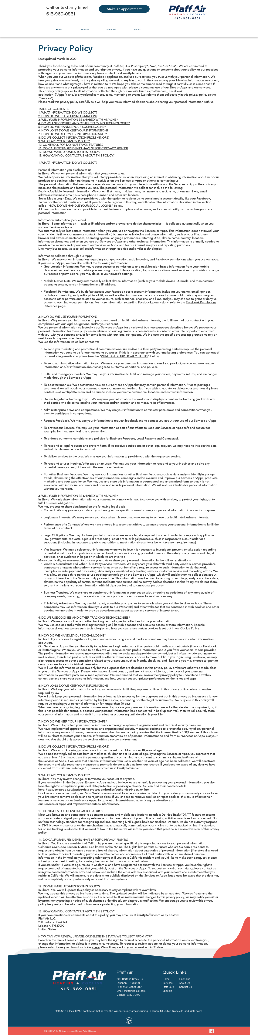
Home (166, 978)
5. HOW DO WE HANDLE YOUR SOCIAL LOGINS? (72, 127)
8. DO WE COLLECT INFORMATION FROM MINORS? (73, 137)
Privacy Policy (82, 1031)
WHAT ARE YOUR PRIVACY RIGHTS (124, 356)
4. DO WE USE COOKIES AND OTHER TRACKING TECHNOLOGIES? (84, 123)
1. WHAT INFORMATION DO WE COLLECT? (67, 112)
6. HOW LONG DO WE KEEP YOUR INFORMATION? (73, 130)
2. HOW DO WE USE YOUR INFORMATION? (67, 116)
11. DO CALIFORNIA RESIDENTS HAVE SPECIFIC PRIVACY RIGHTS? (83, 148)
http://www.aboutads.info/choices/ (96, 804)
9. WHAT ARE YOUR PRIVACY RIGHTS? (64, 141)
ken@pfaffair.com (134, 73)
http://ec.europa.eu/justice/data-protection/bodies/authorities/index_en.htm (98, 789)
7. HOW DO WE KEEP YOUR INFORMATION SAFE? (72, 134)
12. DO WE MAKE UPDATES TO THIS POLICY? (69, 152)
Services (168, 982)
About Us (184, 982)
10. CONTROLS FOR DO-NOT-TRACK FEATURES (70, 144)
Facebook (118, 291)
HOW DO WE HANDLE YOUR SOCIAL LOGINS (80, 205)
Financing (184, 978)
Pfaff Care (168, 986)
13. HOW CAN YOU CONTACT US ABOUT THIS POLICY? (76, 155)
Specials (167, 990)
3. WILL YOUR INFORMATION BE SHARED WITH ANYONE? (78, 119)
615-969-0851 (60, 13)
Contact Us (185, 986)
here (96, 947)
